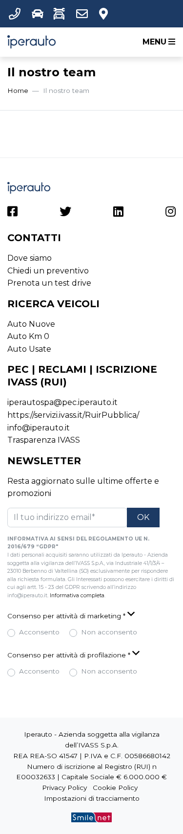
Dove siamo (29, 258)
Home (17, 90)
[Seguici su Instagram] (170, 213)
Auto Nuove (31, 324)
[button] (16, 14)
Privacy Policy (64, 787)
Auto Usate (29, 349)
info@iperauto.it (38, 427)
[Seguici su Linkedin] (118, 213)
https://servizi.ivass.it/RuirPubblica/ (73, 415)
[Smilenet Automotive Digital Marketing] (91, 817)
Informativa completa (77, 595)
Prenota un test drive (49, 283)
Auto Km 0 (28, 336)
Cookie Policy (115, 787)
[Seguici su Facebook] (12, 213)
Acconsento (39, 632)
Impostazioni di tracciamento (92, 798)
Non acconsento (109, 632)
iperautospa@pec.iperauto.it (62, 402)
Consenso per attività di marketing (66, 616)
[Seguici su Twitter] (65, 213)
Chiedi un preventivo (48, 270)
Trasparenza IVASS (43, 440)
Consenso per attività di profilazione (68, 655)
